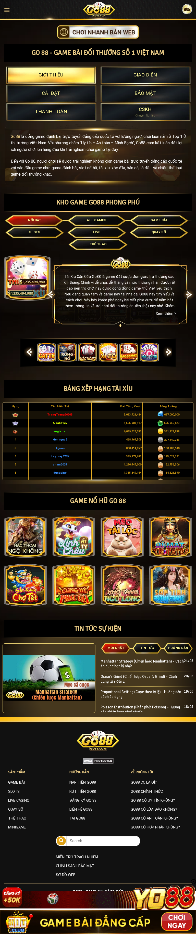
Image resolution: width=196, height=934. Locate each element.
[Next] (169, 352)
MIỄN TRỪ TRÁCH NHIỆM (77, 857)
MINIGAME (17, 827)
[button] (7, 10)
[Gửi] (61, 840)
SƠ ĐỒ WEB (66, 875)
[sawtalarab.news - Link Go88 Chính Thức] (99, 9)
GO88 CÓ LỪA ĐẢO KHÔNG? (154, 809)
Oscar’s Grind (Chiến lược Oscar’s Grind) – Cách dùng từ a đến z (139, 679)
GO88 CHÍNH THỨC (147, 791)
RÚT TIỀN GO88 (82, 791)
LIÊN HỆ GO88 (80, 809)
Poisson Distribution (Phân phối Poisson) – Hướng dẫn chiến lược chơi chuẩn (140, 709)
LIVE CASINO (18, 800)
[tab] (51, 75)
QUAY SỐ (15, 809)
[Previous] (50, 295)
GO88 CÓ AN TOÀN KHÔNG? (154, 818)
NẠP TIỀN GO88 (82, 782)
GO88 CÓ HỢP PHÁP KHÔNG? (155, 827)
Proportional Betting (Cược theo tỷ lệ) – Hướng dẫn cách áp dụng (141, 694)
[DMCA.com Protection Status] (98, 761)
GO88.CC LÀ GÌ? (144, 782)
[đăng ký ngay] (98, 31)
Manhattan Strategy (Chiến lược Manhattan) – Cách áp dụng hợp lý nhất (142, 663)
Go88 (15, 136)
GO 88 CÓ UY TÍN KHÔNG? (153, 800)
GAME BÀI (16, 782)
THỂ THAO (17, 818)
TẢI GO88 (77, 818)
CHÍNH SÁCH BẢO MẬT (75, 866)
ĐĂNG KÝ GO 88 (82, 800)
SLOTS (14, 791)
